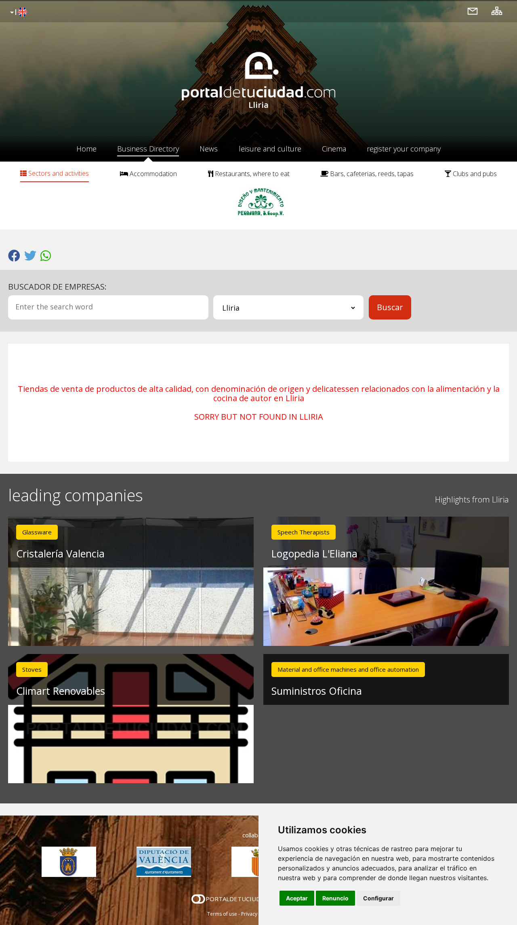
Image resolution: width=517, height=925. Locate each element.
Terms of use (222, 913)
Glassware (37, 532)
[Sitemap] (497, 10)
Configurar (378, 898)
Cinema (334, 148)
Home (86, 148)
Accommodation (152, 173)
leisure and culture (270, 148)
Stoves (32, 669)
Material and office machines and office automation (348, 669)
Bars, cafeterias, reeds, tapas (371, 173)
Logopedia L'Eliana (314, 553)
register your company (404, 148)
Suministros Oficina (316, 691)
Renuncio (335, 898)
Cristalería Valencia (60, 553)
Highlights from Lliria (472, 499)
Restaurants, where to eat (251, 173)
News (209, 148)
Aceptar (297, 898)
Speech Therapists (303, 532)
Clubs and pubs (474, 173)
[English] (17, 12)
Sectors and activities (58, 173)
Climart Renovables (60, 691)
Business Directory (148, 148)
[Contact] (473, 10)
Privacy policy (256, 913)
